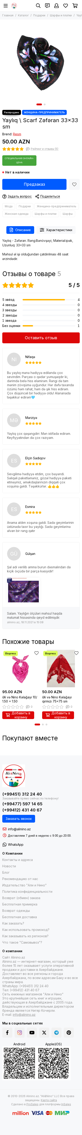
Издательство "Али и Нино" (24, 885)
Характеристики (59, 230)
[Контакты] (47, 5)
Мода (9, 206)
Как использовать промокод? (25, 930)
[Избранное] (74, 184)
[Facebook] (7, 1033)
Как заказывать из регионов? (25, 936)
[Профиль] (56, 5)
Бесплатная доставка (19, 917)
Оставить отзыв (41, 337)
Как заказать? (13, 923)
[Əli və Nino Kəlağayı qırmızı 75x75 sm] (61, 668)
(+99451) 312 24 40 (22, 794)
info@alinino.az (19, 829)
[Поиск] (38, 5)
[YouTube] (32, 1033)
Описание (23, 230)
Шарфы (68, 213)
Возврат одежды (16, 910)
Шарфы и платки (61, 15)
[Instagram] (20, 1033)
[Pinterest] (69, 1033)
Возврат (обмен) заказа (21, 898)
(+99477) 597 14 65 (22, 803)
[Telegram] (56, 1033)
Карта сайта (49, 1100)
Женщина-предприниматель (56, 206)
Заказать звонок (19, 819)
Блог (6, 872)
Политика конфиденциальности (27, 891)
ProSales (32, 1104)
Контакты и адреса (17, 860)
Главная (7, 15)
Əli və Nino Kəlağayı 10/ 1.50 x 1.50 (19, 699)
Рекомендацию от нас (20, 879)
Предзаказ (34, 184)
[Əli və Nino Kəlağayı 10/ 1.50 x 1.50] (21, 668)
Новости (9, 866)
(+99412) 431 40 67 (22, 810)
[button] (39, 104)
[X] (44, 1033)
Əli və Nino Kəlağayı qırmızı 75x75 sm (57, 699)
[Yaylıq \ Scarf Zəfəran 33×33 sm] (41, 60)
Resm (17, 134)
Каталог (23, 15)
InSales (66, 1104)
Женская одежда (16, 213)
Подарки (39, 15)
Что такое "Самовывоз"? (22, 942)
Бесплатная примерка (19, 904)
